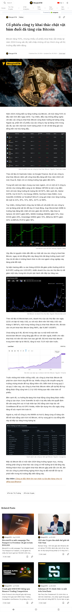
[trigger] (8, 3)
